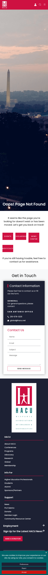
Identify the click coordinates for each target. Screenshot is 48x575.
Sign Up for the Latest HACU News (22, 531)
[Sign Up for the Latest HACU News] (43, 531)
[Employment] (43, 525)
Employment (10, 526)
